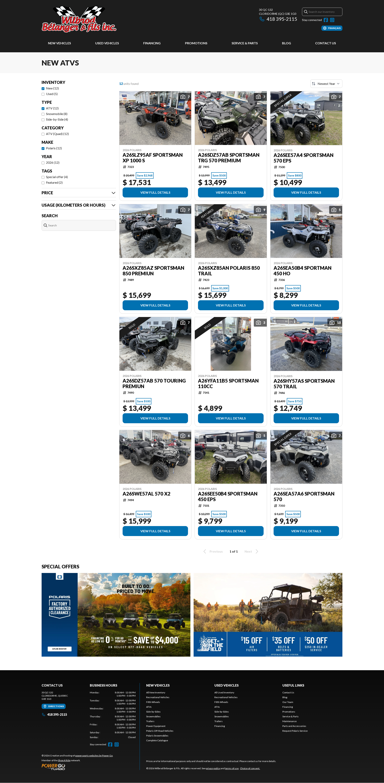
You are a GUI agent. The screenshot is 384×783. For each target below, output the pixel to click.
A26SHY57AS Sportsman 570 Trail (304, 383)
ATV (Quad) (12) (57, 134)
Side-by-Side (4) (57, 119)
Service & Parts (245, 43)
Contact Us (325, 43)
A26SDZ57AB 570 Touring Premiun (154, 383)
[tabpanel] (113, 715)
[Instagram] (332, 20)
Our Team (287, 702)
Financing (152, 43)
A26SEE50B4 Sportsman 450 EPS (227, 496)
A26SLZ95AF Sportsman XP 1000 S (153, 157)
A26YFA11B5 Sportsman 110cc (228, 383)
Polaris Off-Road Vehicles (159, 730)
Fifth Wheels (153, 702)
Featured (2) (54, 182)
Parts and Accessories (294, 726)
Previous (216, 551)
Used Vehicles (107, 43)
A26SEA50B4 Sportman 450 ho (302, 270)
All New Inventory (155, 692)
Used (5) (52, 94)
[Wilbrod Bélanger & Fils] (92, 19)
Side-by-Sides (153, 711)
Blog (286, 43)
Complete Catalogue (157, 740)
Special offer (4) (57, 177)
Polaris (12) (54, 148)
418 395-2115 (282, 19)
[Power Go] (77, 767)
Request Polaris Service (295, 730)
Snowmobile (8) (56, 114)
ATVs (149, 706)
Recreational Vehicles (157, 697)
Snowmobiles (153, 716)
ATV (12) (52, 108)
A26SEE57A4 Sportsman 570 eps (303, 158)
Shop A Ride (64, 760)
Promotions (196, 43)
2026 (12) (52, 162)
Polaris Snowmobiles (157, 735)
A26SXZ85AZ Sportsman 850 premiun (153, 270)
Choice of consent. (250, 768)
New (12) (52, 88)
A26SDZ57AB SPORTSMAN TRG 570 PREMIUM (228, 157)
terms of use (232, 768)
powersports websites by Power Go (94, 755)
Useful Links (293, 685)
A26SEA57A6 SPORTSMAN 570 (304, 496)
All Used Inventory (224, 692)
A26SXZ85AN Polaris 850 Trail (229, 270)
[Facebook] (325, 20)
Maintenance (289, 721)
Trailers (150, 721)
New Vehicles (59, 43)
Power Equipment (155, 726)
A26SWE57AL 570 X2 (146, 494)
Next (248, 551)
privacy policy (213, 768)
